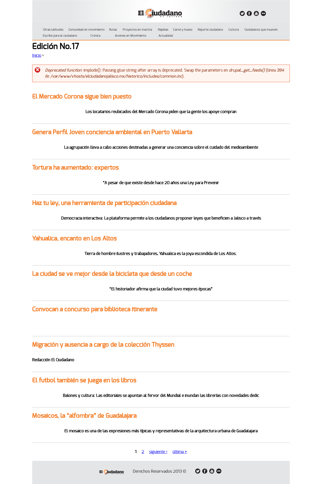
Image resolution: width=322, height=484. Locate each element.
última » (180, 452)
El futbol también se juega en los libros (84, 381)
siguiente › (158, 452)
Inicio (36, 55)
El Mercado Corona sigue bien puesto (82, 97)
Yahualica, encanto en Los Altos (74, 239)
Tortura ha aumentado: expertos (75, 168)
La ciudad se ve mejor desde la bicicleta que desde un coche (112, 274)
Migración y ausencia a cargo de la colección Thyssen (103, 345)
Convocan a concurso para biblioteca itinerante (94, 309)
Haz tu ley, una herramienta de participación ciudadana (104, 203)
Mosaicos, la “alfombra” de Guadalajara (84, 416)
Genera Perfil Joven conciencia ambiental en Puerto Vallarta (112, 132)
